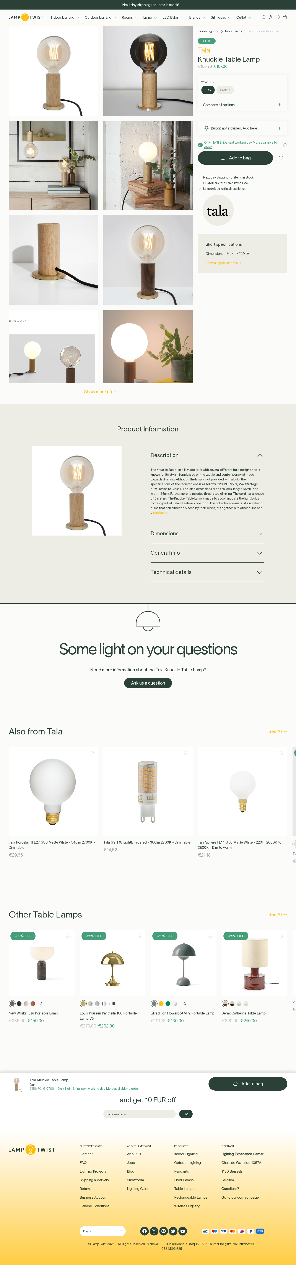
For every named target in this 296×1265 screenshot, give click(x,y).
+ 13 (182, 1004)
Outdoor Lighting (98, 17)
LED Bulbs (171, 17)
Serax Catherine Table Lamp (244, 1013)
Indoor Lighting (62, 17)
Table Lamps (233, 31)
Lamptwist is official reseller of (224, 188)
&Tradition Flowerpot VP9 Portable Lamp (183, 1013)
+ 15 (111, 1004)
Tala (204, 50)
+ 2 (39, 1004)
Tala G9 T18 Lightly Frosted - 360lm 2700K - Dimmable (146, 842)
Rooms (127, 17)
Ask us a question (148, 683)
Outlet (241, 17)
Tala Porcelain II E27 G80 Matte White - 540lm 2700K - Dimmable (52, 844)
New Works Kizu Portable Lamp (33, 1013)
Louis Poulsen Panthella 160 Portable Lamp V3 (108, 1015)
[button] (53, 71)
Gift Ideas (218, 17)
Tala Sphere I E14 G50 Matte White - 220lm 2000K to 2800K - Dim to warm (239, 844)
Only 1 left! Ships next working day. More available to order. (98, 1088)
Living (147, 17)
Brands (194, 17)
